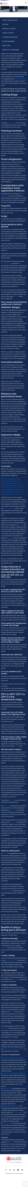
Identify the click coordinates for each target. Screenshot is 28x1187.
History (5, 24)
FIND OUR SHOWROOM (22, 1170)
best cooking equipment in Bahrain (13, 1049)
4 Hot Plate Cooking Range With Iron (13, 1073)
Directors (6, 46)
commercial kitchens (12, 960)
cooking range (12, 123)
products (11, 800)
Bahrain (11, 1142)
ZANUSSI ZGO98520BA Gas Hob (11, 481)
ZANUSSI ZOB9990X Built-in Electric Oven (13, 490)
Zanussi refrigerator (9, 508)
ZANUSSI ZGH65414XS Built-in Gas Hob (12, 485)
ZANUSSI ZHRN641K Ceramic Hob (11, 479)
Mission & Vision (8, 29)
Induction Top (6, 1123)
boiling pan (7, 806)
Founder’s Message (9, 37)
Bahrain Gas (13, 822)
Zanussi (16, 296)
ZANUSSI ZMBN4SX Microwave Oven (12, 494)
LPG (22, 1112)
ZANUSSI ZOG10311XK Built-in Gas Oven (12, 487)
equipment (16, 979)
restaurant (13, 810)
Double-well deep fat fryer (11, 1106)
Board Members (8, 41)
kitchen (12, 1012)
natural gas (16, 1112)
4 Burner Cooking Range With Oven (12, 1058)
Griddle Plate (6, 1088)
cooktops (10, 538)
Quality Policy (8, 33)
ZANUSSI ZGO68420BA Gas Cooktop (12, 483)
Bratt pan (5, 853)
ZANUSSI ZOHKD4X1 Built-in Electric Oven (13, 492)
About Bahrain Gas (10, 20)
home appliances (6, 263)
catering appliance (6, 891)
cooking (21, 525)
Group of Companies (10, 50)
